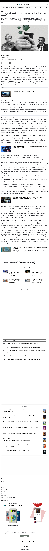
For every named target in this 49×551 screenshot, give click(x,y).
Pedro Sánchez (4, 491)
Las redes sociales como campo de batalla (23, 91)
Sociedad (34, 7)
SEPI (2, 486)
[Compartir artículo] (2, 63)
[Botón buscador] (47, 4)
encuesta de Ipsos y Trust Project (9, 234)
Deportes (44, 7)
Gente (39, 7)
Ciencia (28, 7)
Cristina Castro (5, 55)
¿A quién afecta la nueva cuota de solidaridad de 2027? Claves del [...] (23, 359)
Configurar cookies (24, 546)
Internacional (21, 7)
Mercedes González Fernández (8, 497)
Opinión (3, 7)
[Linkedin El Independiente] (29, 541)
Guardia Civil (4, 493)
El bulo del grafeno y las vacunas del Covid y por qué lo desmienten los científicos (30, 247)
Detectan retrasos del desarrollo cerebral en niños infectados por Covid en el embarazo (38, 281)
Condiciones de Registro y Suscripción (30, 544)
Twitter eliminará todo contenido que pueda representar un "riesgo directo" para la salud (30, 147)
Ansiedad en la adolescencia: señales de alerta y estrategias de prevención (15, 281)
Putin (36, 0)
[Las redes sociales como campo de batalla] (6, 94)
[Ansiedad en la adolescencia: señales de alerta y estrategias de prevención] (5, 281)
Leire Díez (3, 495)
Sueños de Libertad (19, 0)
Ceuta (14, 0)
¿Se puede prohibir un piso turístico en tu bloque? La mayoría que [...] (24, 347)
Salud (2, 11)
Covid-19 (4, 257)
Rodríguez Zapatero (5, 489)
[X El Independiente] (15, 541)
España (8, 7)
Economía (13, 7)
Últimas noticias (9, 0)
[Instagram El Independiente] (26, 541)
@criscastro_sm (4, 57)
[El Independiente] (24, 4)
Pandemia (27, 257)
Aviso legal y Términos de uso (17, 544)
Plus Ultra (3, 488)
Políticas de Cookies (42, 544)
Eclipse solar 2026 (5, 484)
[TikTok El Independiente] (33, 541)
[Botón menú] (1, 4)
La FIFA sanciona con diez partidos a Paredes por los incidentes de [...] (24, 343)
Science (44, 177)
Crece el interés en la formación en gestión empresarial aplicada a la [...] (24, 355)
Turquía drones (39, 0)
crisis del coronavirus (12, 257)
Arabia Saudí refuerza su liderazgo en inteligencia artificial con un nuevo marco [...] (26, 351)
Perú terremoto (45, 0)
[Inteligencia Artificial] (13, 522)
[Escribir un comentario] (12, 63)
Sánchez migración (26, 0)
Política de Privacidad (7, 544)
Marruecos (32, 0)
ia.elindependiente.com (13, 525)
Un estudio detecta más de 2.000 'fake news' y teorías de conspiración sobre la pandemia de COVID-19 (27, 198)
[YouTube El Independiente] (22, 541)
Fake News (21, 257)
